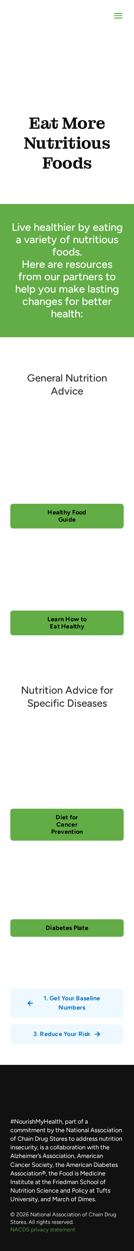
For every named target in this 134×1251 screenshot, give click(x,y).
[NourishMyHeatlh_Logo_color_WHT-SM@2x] (67, 1109)
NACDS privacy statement (42, 1229)
